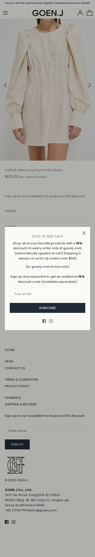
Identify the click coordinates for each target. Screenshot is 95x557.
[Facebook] (44, 321)
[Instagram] (51, 321)
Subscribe (47, 308)
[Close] (84, 233)
